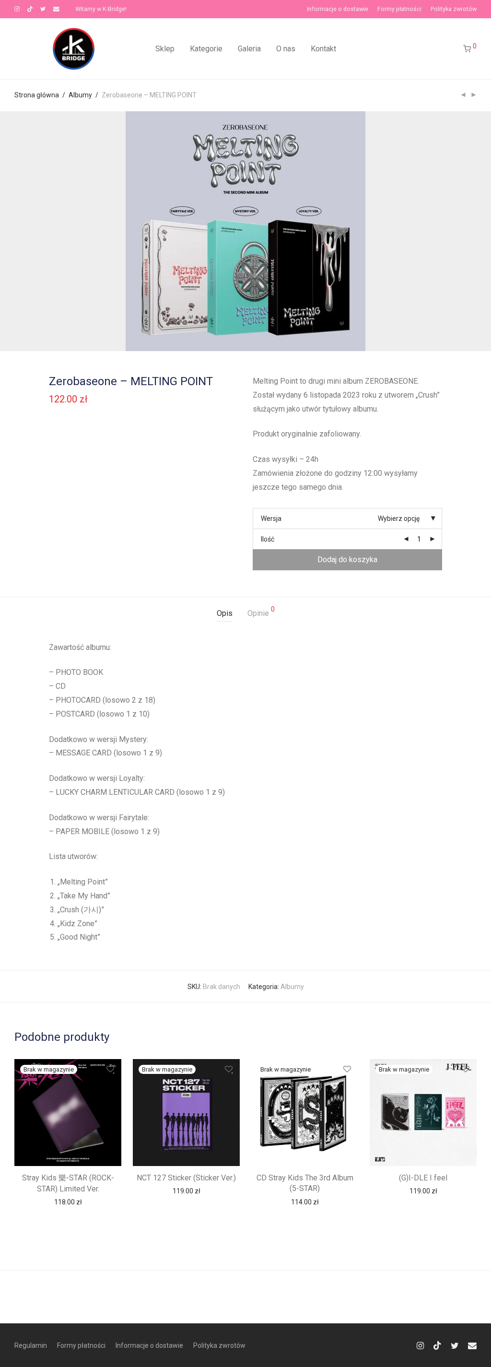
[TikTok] (30, 8)
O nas (285, 48)
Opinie (261, 612)
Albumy (80, 95)
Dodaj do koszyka (347, 559)
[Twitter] (43, 8)
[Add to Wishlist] (109, 1069)
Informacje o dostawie (337, 9)
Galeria (249, 48)
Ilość (267, 539)
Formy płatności (399, 9)
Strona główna (36, 95)
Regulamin (30, 1345)
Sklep (165, 48)
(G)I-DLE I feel (423, 1177)
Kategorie (206, 48)
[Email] (56, 8)
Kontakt (323, 48)
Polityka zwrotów (454, 9)
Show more (67, 1201)
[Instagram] (17, 8)
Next (474, 231)
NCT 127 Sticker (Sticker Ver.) (186, 1177)
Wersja (271, 518)
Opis (225, 613)
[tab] (224, 614)
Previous (16, 231)
